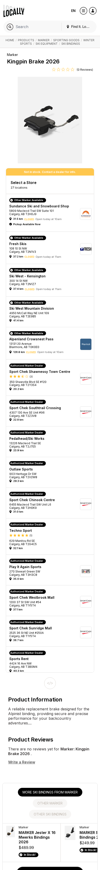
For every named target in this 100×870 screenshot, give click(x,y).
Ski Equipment (47, 43)
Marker (44, 40)
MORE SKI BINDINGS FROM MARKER (50, 792)
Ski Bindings (70, 43)
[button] (51, 213)
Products (26, 40)
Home (10, 40)
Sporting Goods (66, 40)
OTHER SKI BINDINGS (50, 814)
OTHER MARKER (50, 803)
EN (73, 11)
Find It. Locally (81, 27)
